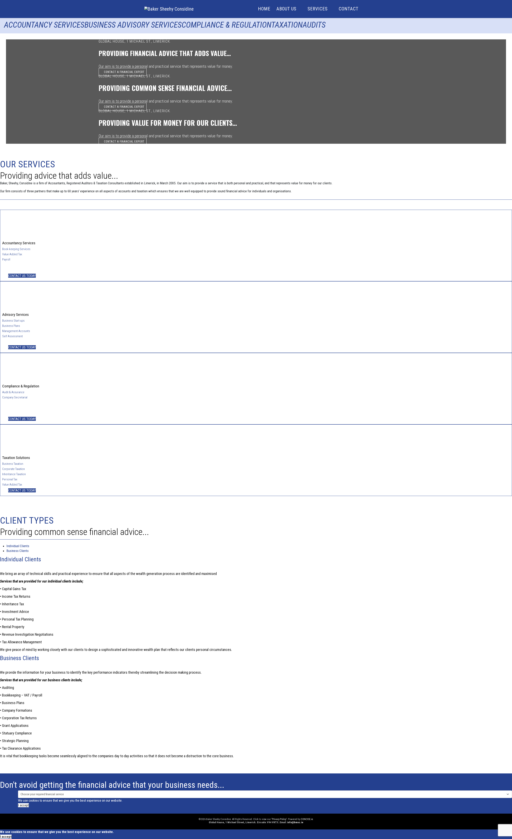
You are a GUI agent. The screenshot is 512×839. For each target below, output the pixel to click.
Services (318, 9)
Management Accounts (16, 331)
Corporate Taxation (13, 469)
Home (264, 9)
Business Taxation (12, 464)
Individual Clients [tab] (17, 546)
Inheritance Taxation (14, 474)
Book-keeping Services (16, 249)
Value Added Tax (12, 254)
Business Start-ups (13, 320)
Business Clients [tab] (17, 551)
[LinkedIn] (23, 30)
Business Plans (11, 326)
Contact (348, 9)
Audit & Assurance (13, 392)
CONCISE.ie (307, 819)
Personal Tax (9, 479)
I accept (23, 805)
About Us (286, 9)
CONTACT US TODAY (22, 276)
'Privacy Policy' (279, 819)
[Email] (16, 30)
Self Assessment (12, 336)
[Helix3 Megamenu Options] (366, 8)
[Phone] (8, 30)
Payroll (6, 259)
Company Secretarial (14, 397)
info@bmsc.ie (295, 822)
